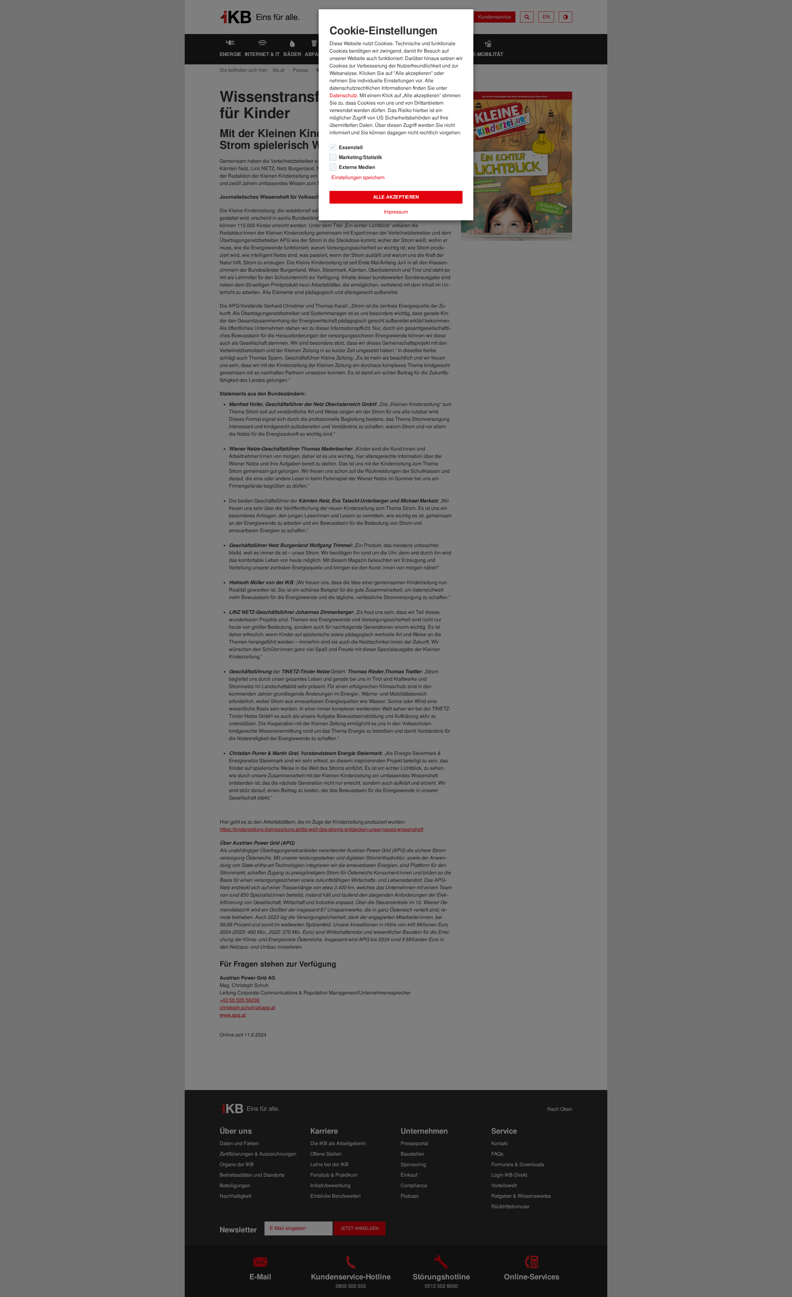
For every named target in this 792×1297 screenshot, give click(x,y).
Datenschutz (343, 95)
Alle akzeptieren (396, 197)
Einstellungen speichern (358, 177)
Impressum (396, 212)
